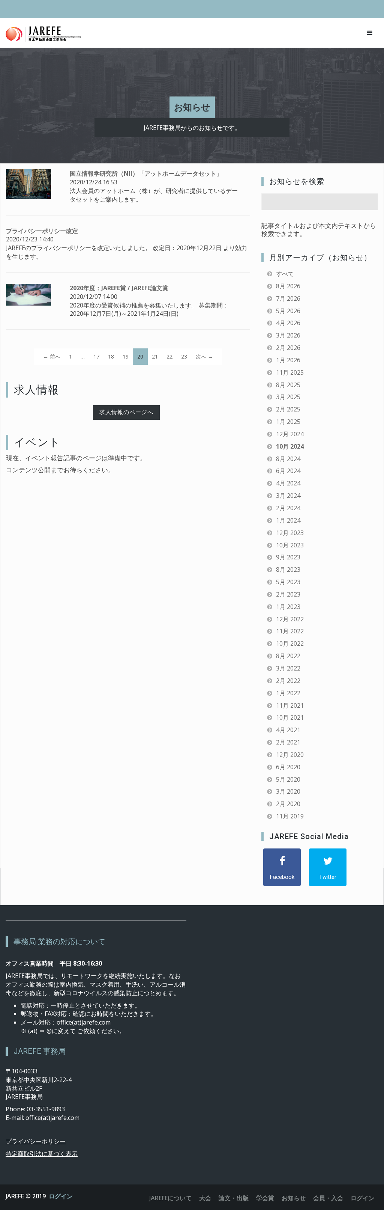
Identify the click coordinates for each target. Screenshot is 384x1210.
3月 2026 (288, 335)
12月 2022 (290, 619)
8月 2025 (288, 385)
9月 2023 (288, 557)
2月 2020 (288, 804)
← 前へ (51, 356)
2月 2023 (288, 594)
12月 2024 (290, 434)
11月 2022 (290, 631)
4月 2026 (288, 323)
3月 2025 (288, 397)
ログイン (61, 1196)
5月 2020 (288, 779)
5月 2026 (288, 311)
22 (169, 356)
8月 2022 (288, 656)
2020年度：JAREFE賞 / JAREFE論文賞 (119, 288)
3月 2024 (288, 495)
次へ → (204, 356)
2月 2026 (288, 348)
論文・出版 (234, 1198)
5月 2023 (288, 582)
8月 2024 (288, 459)
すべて (285, 274)
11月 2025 (290, 372)
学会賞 (265, 1198)
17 (96, 356)
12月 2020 (290, 754)
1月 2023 (288, 607)
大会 (205, 1198)
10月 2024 (290, 446)
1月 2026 (288, 360)
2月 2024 (288, 508)
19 (126, 356)
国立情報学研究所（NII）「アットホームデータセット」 (146, 173)
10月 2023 (290, 545)
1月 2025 (288, 421)
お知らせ (294, 1198)
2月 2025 (288, 409)
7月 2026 (288, 298)
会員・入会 (328, 1198)
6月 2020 (288, 767)
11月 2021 (290, 705)
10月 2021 (290, 717)
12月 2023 (290, 533)
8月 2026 (288, 286)
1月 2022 (288, 693)
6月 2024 (288, 471)
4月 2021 (288, 730)
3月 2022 (288, 668)
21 (155, 356)
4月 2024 (288, 483)
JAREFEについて (170, 1198)
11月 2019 (290, 816)
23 (184, 356)
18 (111, 356)
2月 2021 (288, 742)
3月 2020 (288, 791)
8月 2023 (288, 569)
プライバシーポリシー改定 (42, 231)
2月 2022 (288, 681)
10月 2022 (290, 643)
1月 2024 (288, 520)
